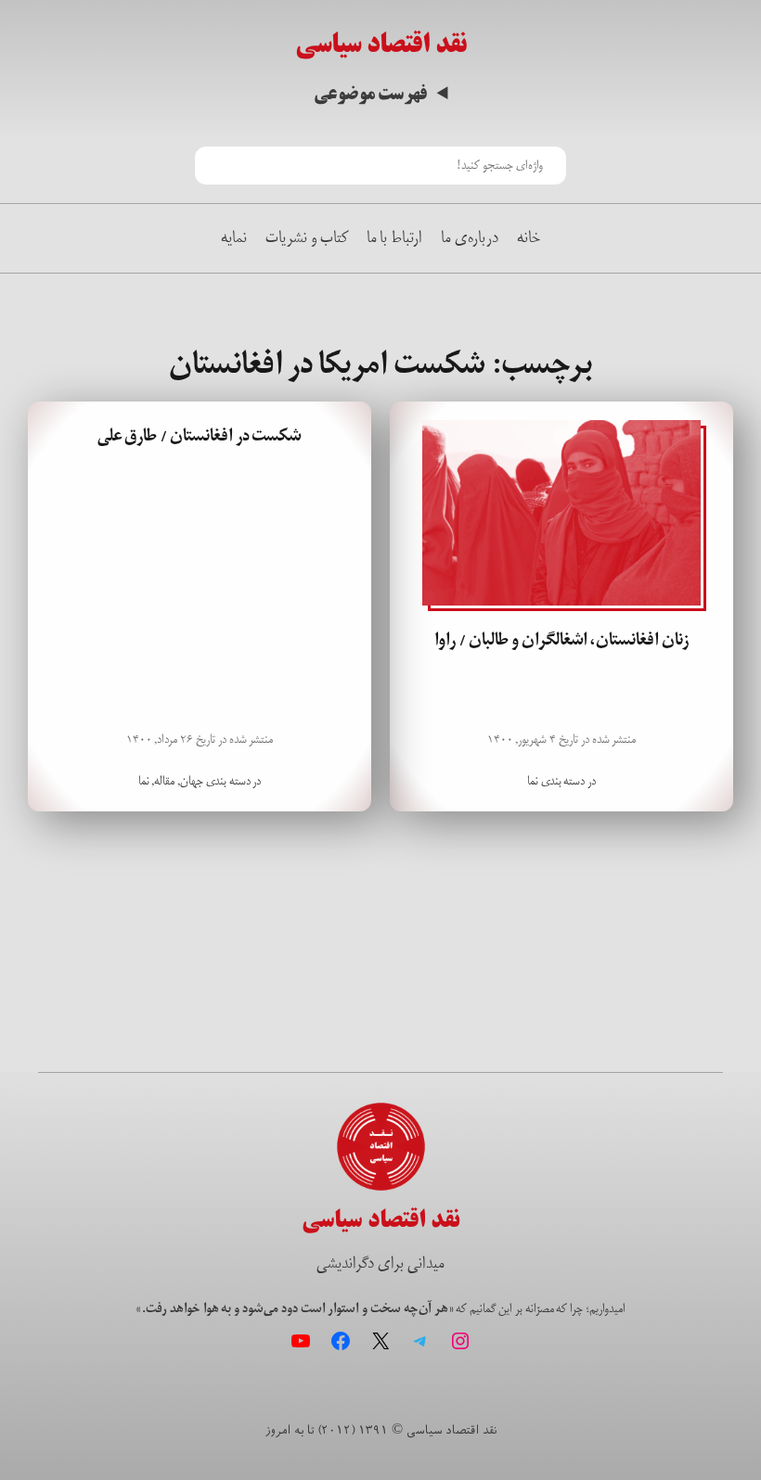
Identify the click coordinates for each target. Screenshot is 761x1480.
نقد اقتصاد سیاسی (381, 44)
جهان (191, 781)
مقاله (164, 781)
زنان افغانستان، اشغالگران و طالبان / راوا (561, 640)
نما (532, 781)
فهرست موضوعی (371, 94)
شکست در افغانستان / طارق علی (200, 436)
